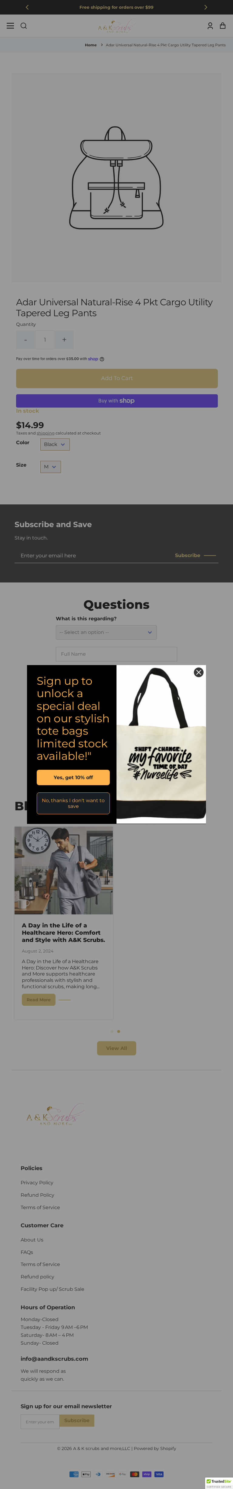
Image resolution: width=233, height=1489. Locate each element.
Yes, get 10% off (73, 777)
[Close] (198, 672)
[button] (219, 1483)
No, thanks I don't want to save (73, 803)
